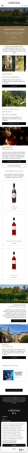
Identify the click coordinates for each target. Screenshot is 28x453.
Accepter (14, 445)
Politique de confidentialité (9, 442)
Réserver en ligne (14, 123)
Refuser (14, 449)
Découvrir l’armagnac (14, 165)
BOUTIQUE (14, 37)
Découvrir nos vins (18, 320)
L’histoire (14, 357)
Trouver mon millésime (14, 161)
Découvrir (14, 86)
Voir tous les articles (14, 390)
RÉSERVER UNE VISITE (14, 41)
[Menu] (2, 6)
